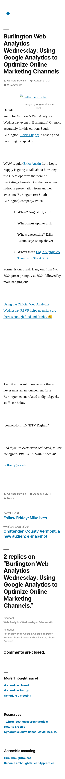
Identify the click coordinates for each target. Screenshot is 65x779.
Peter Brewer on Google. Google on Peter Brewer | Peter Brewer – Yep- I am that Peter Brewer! (29, 637)
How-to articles (14, 726)
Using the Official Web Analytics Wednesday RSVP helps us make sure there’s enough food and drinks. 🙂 (29, 310)
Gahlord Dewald (16, 80)
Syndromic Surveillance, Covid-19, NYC (30, 731)
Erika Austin (32, 163)
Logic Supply (29, 135)
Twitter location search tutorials (26, 721)
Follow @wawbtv (15, 465)
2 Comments (14, 85)
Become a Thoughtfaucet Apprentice (29, 763)
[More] (8, 13)
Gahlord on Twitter (17, 690)
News (10, 498)
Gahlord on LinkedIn (17, 685)
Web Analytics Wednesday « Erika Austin (28, 622)
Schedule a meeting (17, 695)
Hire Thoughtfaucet (17, 758)
